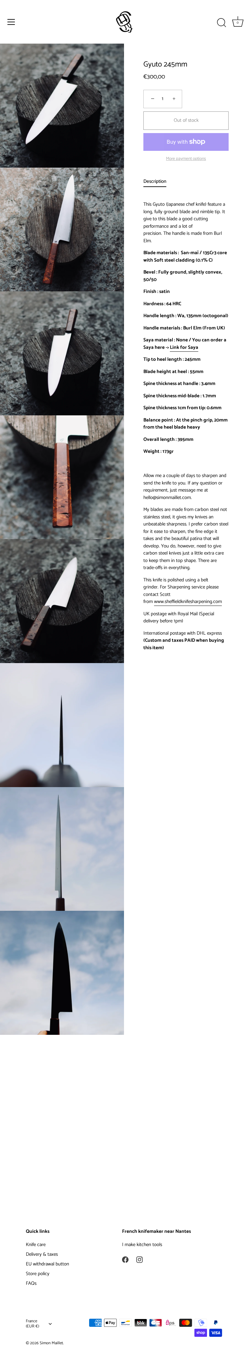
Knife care (36, 1245)
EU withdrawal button (47, 1264)
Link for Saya (184, 347)
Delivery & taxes (42, 1254)
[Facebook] (125, 1259)
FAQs (31, 1283)
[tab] (158, 181)
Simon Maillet (51, 1343)
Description (154, 181)
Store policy (37, 1274)
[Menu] (11, 22)
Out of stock (186, 120)
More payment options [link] (186, 158)
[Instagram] (139, 1259)
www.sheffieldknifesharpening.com (188, 602)
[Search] (221, 23)
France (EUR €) (32, 1324)
